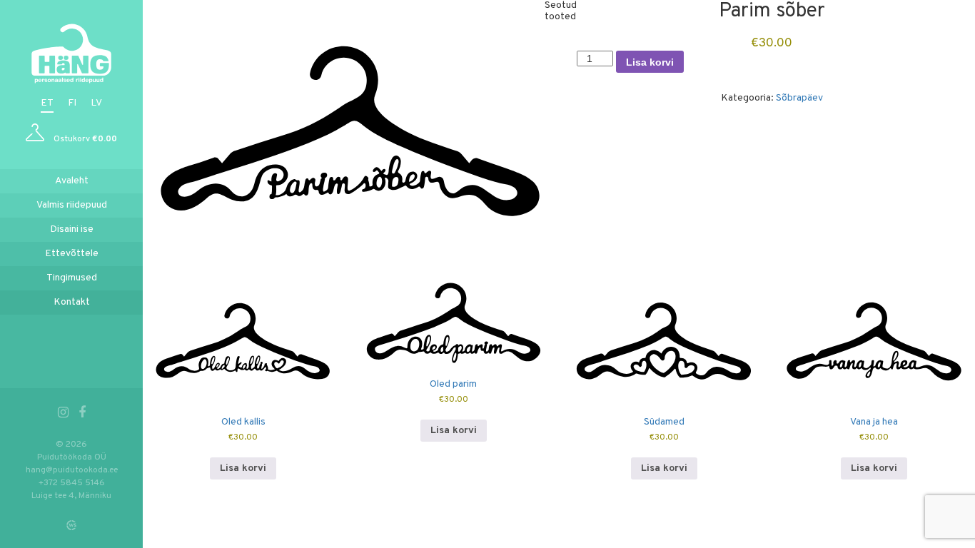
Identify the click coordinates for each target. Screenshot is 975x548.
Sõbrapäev (799, 98)
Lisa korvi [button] (243, 468)
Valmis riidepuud (71, 205)
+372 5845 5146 (72, 483)
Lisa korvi (650, 62)
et (47, 103)
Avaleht (72, 181)
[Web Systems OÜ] (71, 525)
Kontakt (72, 302)
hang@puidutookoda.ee (72, 470)
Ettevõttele (71, 254)
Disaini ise (72, 229)
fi (72, 103)
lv (96, 103)
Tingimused (71, 278)
